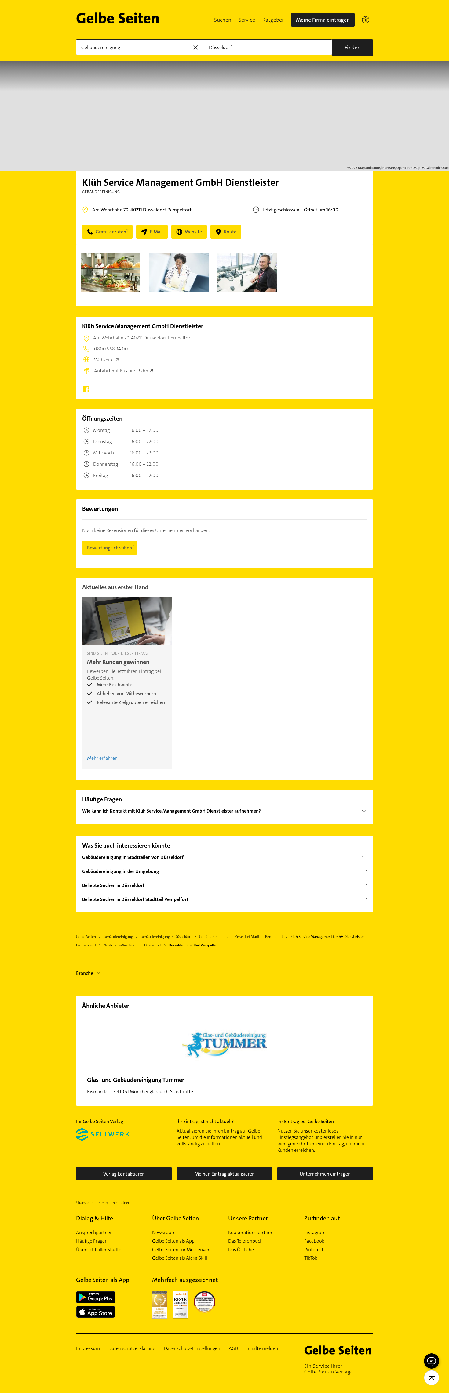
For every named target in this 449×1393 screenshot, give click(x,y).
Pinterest (313, 1250)
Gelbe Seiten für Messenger (181, 1250)
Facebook (314, 1241)
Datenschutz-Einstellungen (192, 1348)
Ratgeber (273, 19)
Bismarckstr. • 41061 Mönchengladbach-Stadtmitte (140, 1085)
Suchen (222, 19)
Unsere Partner (248, 1218)
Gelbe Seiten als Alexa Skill (179, 1258)
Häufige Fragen (92, 1241)
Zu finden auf (322, 1218)
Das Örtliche (241, 1250)
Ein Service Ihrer (328, 1369)
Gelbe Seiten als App (173, 1241)
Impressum (88, 1348)
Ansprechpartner (94, 1233)
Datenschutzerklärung (131, 1348)
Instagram (315, 1233)
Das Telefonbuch (245, 1241)
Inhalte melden (262, 1348)
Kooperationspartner (250, 1233)
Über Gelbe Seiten (175, 1218)
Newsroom (164, 1233)
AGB (233, 1348)
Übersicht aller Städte (98, 1250)
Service (247, 19)
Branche (84, 973)
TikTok (310, 1258)
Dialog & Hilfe (94, 1218)
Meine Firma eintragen (323, 19)
